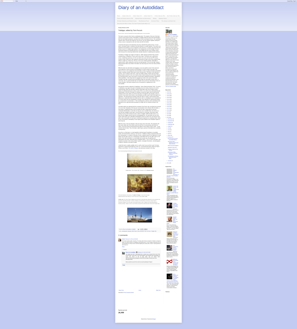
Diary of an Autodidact (141, 7)
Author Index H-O (137, 15)
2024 (168, 95)
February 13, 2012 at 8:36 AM (131, 239)
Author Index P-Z (148, 15)
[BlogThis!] (142, 229)
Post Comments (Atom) (129, 292)
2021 (168, 101)
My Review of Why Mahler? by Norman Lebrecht (172, 153)
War (155, 231)
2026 (168, 92)
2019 (168, 104)
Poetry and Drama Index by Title (125, 18)
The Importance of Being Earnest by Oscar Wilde (173, 157)
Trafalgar (152, 231)
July (169, 128)
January (170, 160)
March (169, 135)
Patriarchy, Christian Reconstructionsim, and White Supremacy (175, 234)
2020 (168, 102)
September (170, 124)
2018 (168, 106)
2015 (168, 112)
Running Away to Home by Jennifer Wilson (173, 139)
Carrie (123, 239)
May (169, 131)
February (170, 137)
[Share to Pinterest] (146, 229)
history (138, 231)
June (169, 129)
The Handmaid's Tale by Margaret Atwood (175, 248)
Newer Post (121, 290)
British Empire (134, 231)
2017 (168, 108)
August (169, 126)
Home (118, 15)
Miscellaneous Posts (144, 21)
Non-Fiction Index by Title (173, 15)
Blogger (154, 319)
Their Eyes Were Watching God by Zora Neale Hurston (173, 142)
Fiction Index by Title (160, 15)
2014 (168, 113)
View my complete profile (171, 86)
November (170, 120)
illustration (142, 231)
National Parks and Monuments (143, 18)
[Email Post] (138, 229)
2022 (168, 99)
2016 (168, 110)
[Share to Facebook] (145, 229)
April (169, 133)
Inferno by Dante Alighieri (173, 145)
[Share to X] (144, 229)
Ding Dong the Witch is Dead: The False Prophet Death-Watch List (133, 23)
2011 (168, 163)
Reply (123, 246)
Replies (125, 249)
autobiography (124, 231)
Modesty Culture (163, 18)
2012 (168, 117)
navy (145, 231)
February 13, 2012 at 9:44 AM (144, 252)
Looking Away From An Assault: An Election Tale (175, 205)
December (170, 119)
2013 (168, 115)
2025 (168, 93)
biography (129, 231)
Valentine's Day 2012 (172, 147)
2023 (168, 97)
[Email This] (141, 229)
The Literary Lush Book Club (168, 21)
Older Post (158, 290)
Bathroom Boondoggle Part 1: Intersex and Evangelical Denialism (175, 262)
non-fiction (149, 231)
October (170, 122)
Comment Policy (155, 21)
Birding (154, 18)
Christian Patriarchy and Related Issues (127, 21)
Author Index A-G (126, 15)
